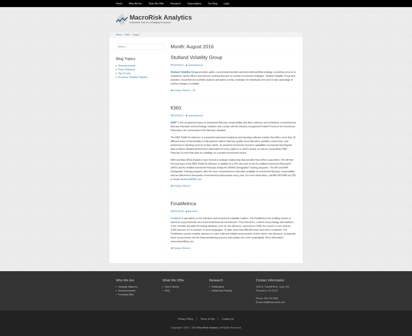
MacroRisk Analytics (161, 17)
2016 (128, 34)
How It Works (172, 286)
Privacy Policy (185, 319)
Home (119, 3)
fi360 (176, 107)
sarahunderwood (195, 65)
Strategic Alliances (182, 186)
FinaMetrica (183, 203)
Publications (218, 286)
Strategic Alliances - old (184, 90)
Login (226, 3)
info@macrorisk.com (274, 302)
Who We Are (135, 3)
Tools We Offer (156, 3)
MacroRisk (193, 211)
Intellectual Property (222, 290)
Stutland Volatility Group (196, 57)
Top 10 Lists (124, 73)
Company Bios (126, 294)
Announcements (127, 65)
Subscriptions (194, 3)
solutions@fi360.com (191, 179)
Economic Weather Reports (132, 77)
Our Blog (212, 3)
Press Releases (126, 69)
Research (175, 3)
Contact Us (228, 319)
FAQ (167, 290)
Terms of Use (208, 319)
